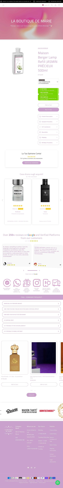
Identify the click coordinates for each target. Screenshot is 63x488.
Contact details (42, 482)
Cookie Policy (53, 434)
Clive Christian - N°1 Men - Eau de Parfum (12, 376)
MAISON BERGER (43, 48)
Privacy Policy (53, 430)
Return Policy (53, 445)
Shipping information (23, 482)
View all (31, 395)
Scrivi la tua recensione (31, 163)
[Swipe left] (28, 390)
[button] (3, 5)
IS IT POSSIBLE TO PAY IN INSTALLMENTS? (15, 325)
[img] (17, 206)
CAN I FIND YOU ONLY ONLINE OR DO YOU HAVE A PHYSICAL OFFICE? (21, 309)
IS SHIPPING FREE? (9, 320)
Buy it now (48, 110)
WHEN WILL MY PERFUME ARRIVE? (13, 303)
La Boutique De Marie (13, 481)
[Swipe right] (35, 390)
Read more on (31, 274)
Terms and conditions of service (51, 481)
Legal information (33, 482)
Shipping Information (53, 449)
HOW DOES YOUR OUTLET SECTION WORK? (15, 314)
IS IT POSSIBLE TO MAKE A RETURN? (13, 331)
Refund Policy (32, 481)
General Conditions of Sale (53, 439)
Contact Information (53, 455)
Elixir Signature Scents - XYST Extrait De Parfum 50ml (42, 377)
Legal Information (53, 461)
